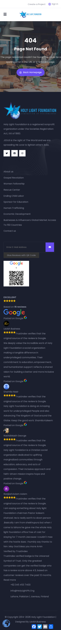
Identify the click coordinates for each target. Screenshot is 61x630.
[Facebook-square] (14, 153)
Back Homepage (32, 72)
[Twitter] (7, 153)
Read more (10, 580)
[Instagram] (22, 153)
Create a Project (37, 4)
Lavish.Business (37, 621)
